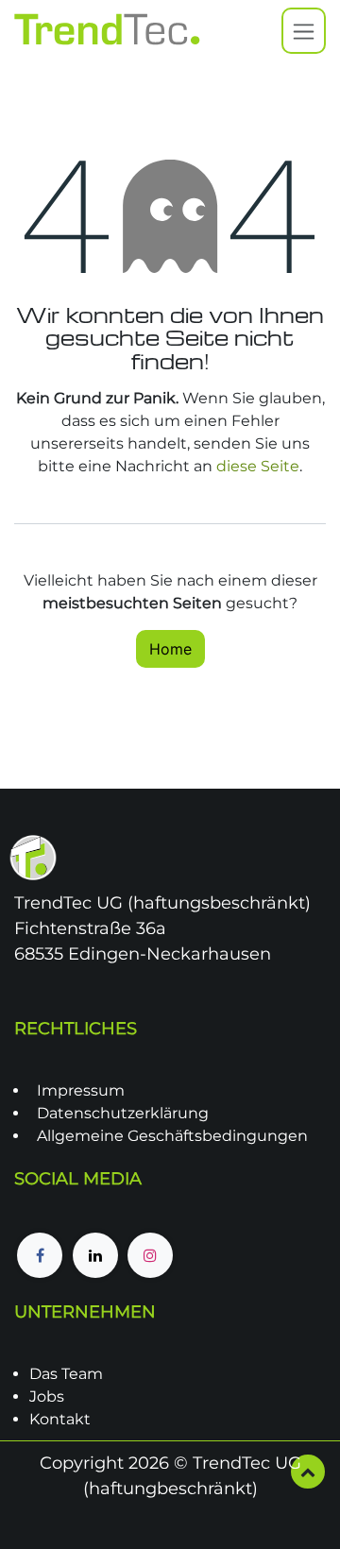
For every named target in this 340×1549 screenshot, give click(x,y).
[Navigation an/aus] (303, 31)
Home (170, 648)
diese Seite (257, 466)
